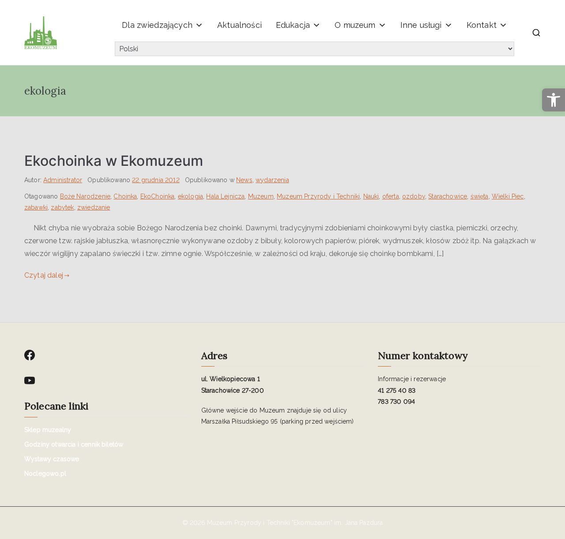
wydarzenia (272, 179)
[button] (553, 99)
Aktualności (239, 25)
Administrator (62, 179)
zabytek (62, 207)
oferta (390, 196)
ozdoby (413, 196)
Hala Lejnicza (225, 196)
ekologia (190, 196)
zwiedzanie (93, 207)
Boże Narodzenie (85, 196)
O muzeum (355, 25)
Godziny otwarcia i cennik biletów (73, 444)
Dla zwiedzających (157, 25)
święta (480, 196)
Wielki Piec (508, 196)
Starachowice (447, 196)
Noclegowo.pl (45, 473)
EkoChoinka (157, 196)
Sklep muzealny (47, 429)
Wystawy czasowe (51, 459)
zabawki (36, 207)
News (244, 179)
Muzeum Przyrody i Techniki (318, 196)
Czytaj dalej (43, 275)
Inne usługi (421, 25)
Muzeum (261, 196)
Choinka (125, 196)
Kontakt (482, 25)
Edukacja (293, 25)
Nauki (371, 196)
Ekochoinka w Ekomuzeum (113, 160)
